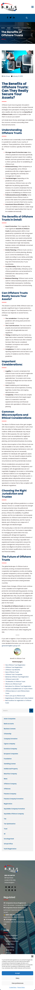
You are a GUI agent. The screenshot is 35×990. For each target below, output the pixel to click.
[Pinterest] (15, 890)
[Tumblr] (6, 890)
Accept (17, 973)
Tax (5, 819)
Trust (5, 829)
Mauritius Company (10, 774)
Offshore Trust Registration (13, 667)
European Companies (11, 754)
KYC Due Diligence (11, 938)
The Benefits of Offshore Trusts (15, 681)
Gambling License (10, 764)
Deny (17, 978)
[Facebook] (6, 887)
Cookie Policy (13, 987)
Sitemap (8, 953)
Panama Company (10, 794)
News (5, 779)
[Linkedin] (9, 890)
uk (4, 834)
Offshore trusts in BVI (12, 679)
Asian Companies (9, 719)
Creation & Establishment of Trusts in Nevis (18, 689)
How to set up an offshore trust (15, 696)
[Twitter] (12, 887)
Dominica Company (10, 749)
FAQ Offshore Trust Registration (15, 665)
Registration (8, 804)
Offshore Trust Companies (13, 674)
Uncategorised (9, 839)
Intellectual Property (11, 769)
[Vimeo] (12, 890)
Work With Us (10, 950)
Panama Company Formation (13, 799)
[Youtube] (9, 887)
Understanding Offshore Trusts (12, 131)
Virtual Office (8, 844)
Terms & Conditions (12, 941)
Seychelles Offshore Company (14, 814)
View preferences (17, 983)
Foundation (8, 759)
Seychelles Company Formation (14, 809)
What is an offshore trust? (13, 684)
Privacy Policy (21, 987)
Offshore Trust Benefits (12, 670)
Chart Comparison (12, 935)
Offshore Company (10, 784)
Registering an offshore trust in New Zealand (19, 698)
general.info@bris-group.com (11, 646)
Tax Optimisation (9, 824)
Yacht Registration (10, 849)
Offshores (7, 789)
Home (3, 28)
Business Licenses (10, 729)
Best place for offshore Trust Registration (18, 686)
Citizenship (7, 734)
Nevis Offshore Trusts (12, 672)
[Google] (15, 887)
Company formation (10, 739)
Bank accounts (9, 724)
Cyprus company (9, 744)
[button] (32, 956)
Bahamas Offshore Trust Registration (17, 677)
